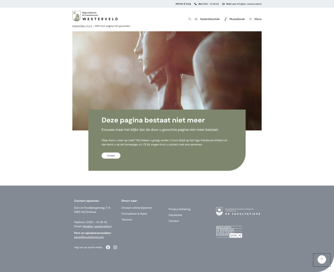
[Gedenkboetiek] (196, 19)
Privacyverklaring (180, 209)
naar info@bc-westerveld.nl (244, 3)
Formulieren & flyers (134, 213)
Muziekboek (237, 19)
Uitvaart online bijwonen (136, 208)
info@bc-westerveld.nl (97, 226)
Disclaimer (175, 215)
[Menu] (250, 19)
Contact (174, 221)
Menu (258, 19)
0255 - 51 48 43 (208, 3)
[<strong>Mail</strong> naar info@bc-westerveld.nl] (223, 4)
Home (82, 26)
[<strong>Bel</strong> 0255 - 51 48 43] (195, 4)
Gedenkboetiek (210, 19)
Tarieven (126, 219)
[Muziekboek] (225, 19)
